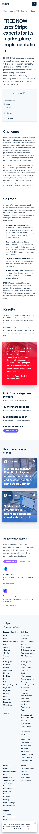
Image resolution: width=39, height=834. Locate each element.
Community (7, 777)
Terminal (6, 711)
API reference (8, 605)
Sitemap (6, 800)
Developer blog (26, 760)
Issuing (5, 679)
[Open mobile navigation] (34, 4)
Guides (5, 769)
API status (25, 748)
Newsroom (25, 774)
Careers (24, 771)
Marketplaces (26, 662)
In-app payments (27, 659)
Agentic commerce (28, 641)
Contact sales (10, 431)
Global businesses (27, 656)
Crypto (5, 659)
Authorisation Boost (10, 641)
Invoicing (6, 676)
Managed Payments (10, 685)
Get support (7, 814)
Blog (5, 774)
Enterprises (25, 635)
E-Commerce (26, 647)
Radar (5, 696)
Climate (6, 653)
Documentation (26, 743)
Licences (6, 797)
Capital (5, 647)
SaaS (23, 673)
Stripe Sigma (7, 705)
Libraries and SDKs (28, 754)
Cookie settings (9, 803)
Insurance (24, 690)
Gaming (24, 682)
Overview (24, 11)
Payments (7, 691)
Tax (4, 708)
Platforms (24, 670)
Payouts (6, 694)
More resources (9, 805)
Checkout (6, 650)
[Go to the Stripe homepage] (6, 623)
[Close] (35, 823)
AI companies (26, 676)
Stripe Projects (26, 757)
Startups (24, 638)
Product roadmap (27, 769)
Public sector (26, 707)
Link (4, 682)
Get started (9, 561)
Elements (6, 665)
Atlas (5, 638)
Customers (8, 11)
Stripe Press (25, 777)
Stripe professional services (14, 205)
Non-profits (25, 699)
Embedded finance (28, 650)
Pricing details (9, 583)
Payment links (8, 688)
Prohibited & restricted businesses (7, 791)
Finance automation (28, 653)
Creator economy (27, 679)
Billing (5, 644)
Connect (6, 656)
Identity (6, 673)
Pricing (5, 635)
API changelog (26, 751)
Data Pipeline (8, 662)
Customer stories (9, 771)
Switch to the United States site (15, 829)
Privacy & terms (9, 786)
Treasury (6, 714)
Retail (23, 710)
